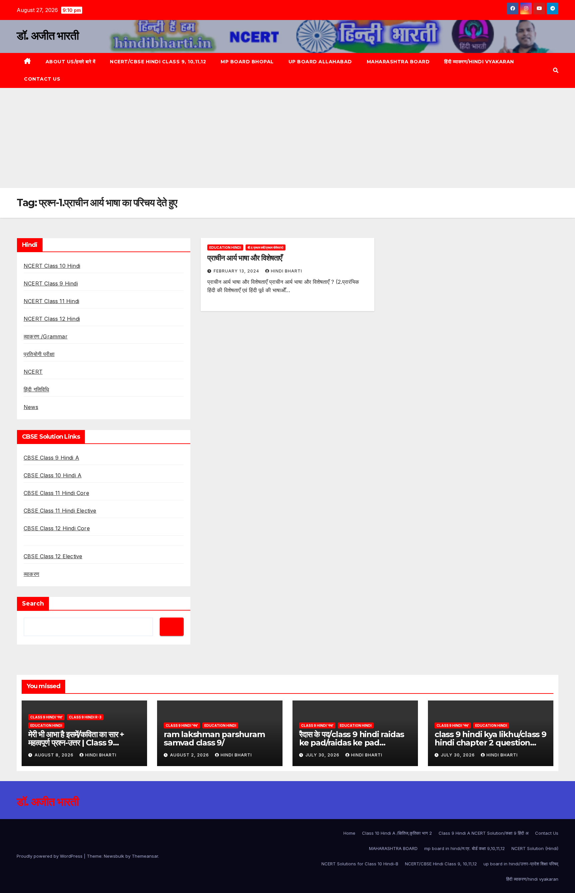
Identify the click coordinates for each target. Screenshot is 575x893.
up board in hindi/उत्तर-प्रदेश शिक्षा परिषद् (520, 863)
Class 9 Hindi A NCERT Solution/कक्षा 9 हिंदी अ (483, 833)
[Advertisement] (287, 138)
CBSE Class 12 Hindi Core (57, 528)
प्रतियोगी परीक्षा (39, 354)
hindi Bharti (286, 270)
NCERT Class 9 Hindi (51, 283)
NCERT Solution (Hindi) (534, 848)
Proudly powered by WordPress (50, 856)
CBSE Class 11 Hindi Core (56, 493)
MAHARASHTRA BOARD (398, 62)
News (31, 407)
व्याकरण (31, 574)
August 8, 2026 (55, 754)
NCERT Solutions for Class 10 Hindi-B (359, 863)
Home (349, 833)
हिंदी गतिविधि (36, 389)
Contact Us (42, 79)
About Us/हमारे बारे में (71, 62)
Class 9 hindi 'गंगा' (46, 717)
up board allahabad (320, 62)
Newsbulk (114, 856)
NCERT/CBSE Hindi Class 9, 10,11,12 (158, 62)
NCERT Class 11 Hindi (51, 301)
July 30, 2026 (323, 754)
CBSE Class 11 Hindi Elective (60, 510)
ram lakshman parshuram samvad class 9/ (214, 738)
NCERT (33, 371)
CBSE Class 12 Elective (53, 556)
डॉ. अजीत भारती (48, 36)
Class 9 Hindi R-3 (85, 717)
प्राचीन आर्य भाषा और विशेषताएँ (244, 257)
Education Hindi (225, 247)
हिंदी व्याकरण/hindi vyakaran (479, 62)
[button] (555, 70)
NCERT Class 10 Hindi (52, 265)
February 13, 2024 (237, 270)
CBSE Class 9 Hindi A (51, 457)
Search (33, 603)
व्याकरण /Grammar (46, 336)
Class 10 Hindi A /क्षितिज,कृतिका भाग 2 (397, 833)
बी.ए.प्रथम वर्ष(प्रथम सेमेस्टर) (266, 247)
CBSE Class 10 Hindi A (53, 475)
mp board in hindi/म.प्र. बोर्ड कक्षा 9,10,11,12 (464, 848)
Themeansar (145, 856)
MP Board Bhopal (247, 62)
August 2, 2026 (190, 754)
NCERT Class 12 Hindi (52, 318)
